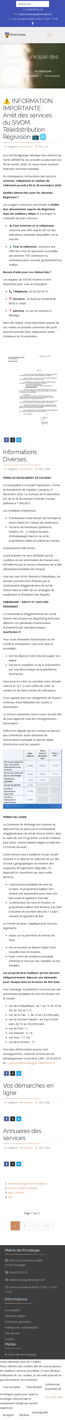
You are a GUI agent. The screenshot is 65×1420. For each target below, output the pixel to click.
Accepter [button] (8, 1415)
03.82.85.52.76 (34, 9)
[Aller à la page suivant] (34, 1225)
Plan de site (12, 1333)
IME (10, 1197)
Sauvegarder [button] (40, 1412)
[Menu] (49, 35)
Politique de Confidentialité (21, 1327)
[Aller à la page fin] (47, 1225)
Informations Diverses (20, 455)
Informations (25, 146)
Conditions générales (18, 1321)
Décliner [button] (24, 1415)
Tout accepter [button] (11, 1387)
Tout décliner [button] (34, 1387)
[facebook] (32, 23)
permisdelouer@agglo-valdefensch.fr (32, 1063)
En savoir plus (53, 1397)
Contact (9, 1339)
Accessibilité (12, 1310)
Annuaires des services (22, 1134)
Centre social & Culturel (22, 1188)
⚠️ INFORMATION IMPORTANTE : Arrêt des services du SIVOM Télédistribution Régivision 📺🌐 (28, 118)
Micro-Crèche (16, 1192)
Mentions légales (15, 1316)
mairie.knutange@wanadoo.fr (35, 14)
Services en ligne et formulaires (27, 1183)
